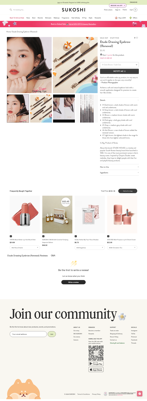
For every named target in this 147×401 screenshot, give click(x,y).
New (28, 18)
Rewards (98, 18)
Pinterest (134, 337)
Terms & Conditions (83, 394)
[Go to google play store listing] (96, 364)
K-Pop (84, 18)
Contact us (113, 340)
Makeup (56, 18)
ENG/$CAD (133, 2)
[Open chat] (139, 393)
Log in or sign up (106, 57)
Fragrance (65, 18)
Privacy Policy (96, 394)
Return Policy (114, 337)
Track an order (114, 330)
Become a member (94, 330)
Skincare (48, 18)
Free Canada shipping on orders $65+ (73, 2)
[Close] (124, 5)
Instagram (134, 330)
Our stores (77, 337)
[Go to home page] (73, 9)
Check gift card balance (117, 343)
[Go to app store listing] (96, 370)
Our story (76, 330)
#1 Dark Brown (107, 64)
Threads (133, 343)
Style (90, 18)
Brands (40, 18)
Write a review (73, 282)
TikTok (133, 334)
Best (33, 18)
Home (8, 31)
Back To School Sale (17, 18)
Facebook (134, 340)
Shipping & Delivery (116, 334)
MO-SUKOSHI (78, 334)
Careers (76, 340)
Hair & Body (75, 18)
